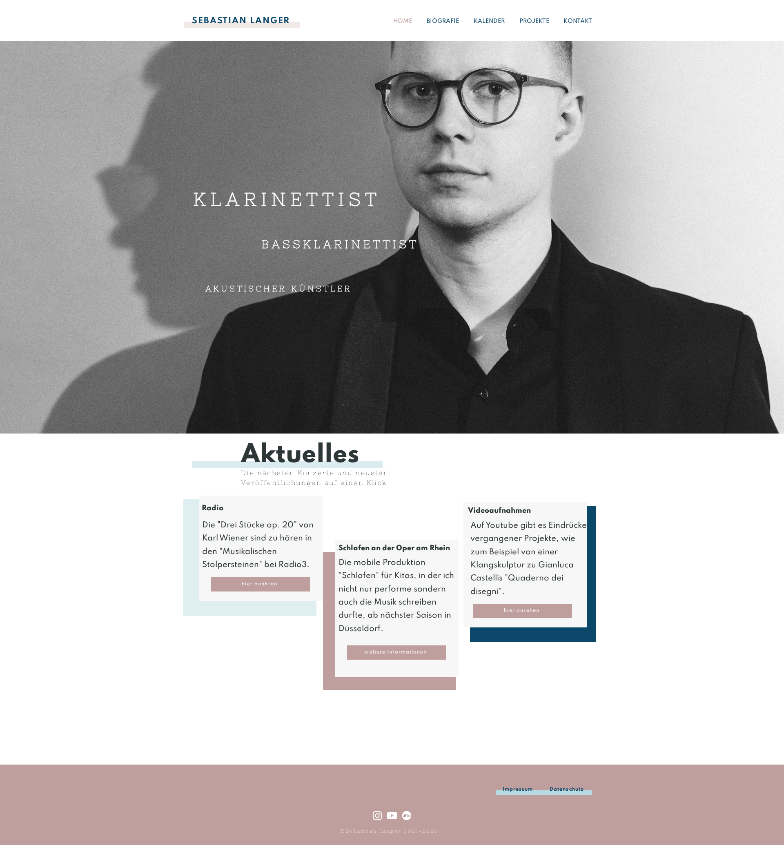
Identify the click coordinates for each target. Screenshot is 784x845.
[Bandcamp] (407, 815)
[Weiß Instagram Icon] (377, 815)
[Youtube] (392, 815)
